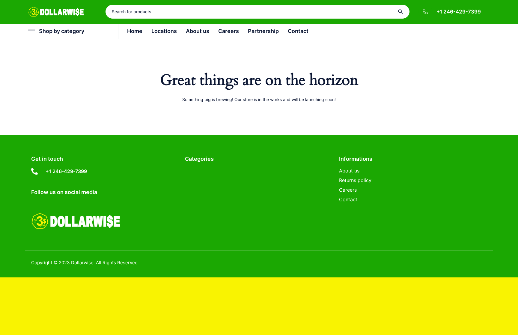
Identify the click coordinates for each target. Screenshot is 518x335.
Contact (348, 199)
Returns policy (355, 180)
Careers (348, 190)
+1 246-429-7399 (458, 12)
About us (349, 171)
